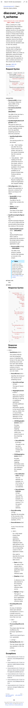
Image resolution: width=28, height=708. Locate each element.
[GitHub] (14, 700)
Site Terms (11, 704)
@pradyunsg (17, 703)
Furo (22, 703)
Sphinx (11, 703)
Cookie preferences (18, 704)
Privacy (6, 704)
